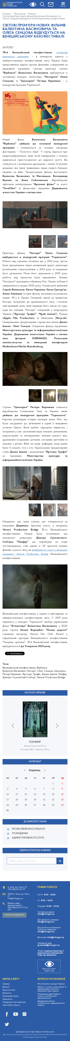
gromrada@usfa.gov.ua (48, 945)
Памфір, (62, 674)
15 (53, 794)
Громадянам (20, 833)
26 (26, 805)
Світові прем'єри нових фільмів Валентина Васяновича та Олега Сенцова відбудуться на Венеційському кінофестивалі (34, 17)
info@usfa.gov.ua (46, 914)
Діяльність (7, 993)
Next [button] (66, 215)
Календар (35, 761)
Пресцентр (19, 14)
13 (35, 794)
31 (7, 810)
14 (44, 794)
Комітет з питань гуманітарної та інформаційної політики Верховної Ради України (52, 989)
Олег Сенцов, (45, 671)
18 (17, 799)
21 (44, 799)
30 (62, 805)
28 (44, 805)
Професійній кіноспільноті (28, 829)
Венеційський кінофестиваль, (19, 667)
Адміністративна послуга (28, 838)
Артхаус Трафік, (31, 674)
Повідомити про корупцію (14, 1002)
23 (62, 799)
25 (17, 805)
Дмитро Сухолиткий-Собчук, (19, 677)
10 (7, 794)
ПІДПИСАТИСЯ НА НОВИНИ (35, 850)
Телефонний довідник (14, 915)
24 (7, 805)
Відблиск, (42, 667)
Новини (32, 14)
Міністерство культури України (51, 984)
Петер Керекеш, (12, 674)
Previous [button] (4, 215)
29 (53, 805)
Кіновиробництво (10, 996)
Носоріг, (32, 671)
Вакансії (6, 987)
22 (53, 799)
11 (17, 794)
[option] (35, 215)
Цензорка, (60, 671)
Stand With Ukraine (11, 1005)
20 (35, 799)
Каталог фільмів (35, 693)
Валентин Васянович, (14, 671)
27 (35, 805)
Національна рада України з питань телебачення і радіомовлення (49, 996)
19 (26, 799)
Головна (7, 14)
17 (7, 799)
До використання (35, 821)
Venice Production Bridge (51, 677)
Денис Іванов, (50, 674)
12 (26, 794)
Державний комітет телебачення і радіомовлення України (51, 1003)
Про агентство (9, 990)
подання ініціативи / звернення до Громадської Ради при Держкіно (51, 953)
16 (62, 794)
